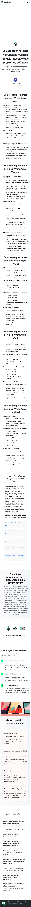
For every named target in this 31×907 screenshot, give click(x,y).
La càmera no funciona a (15, 524)
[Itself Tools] (15, 632)
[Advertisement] (15, 21)
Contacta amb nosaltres (17, 904)
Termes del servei (12, 901)
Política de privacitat (22, 901)
